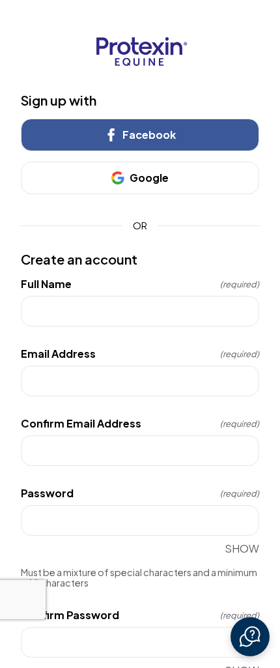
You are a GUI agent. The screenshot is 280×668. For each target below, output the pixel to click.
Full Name (140, 284)
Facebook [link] (149, 134)
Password (140, 493)
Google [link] (149, 177)
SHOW (242, 548)
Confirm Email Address (140, 423)
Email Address (140, 353)
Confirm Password (140, 615)
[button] (250, 636)
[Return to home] (140, 51)
